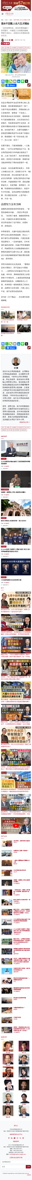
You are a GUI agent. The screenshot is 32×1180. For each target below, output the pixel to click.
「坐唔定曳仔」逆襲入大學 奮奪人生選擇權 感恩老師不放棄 (22, 891)
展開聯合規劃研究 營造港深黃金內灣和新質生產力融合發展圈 (22, 950)
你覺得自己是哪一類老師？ (21, 850)
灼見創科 (4, 577)
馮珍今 (15, 842)
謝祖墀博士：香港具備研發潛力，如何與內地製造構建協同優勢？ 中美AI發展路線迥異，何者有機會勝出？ (16, 814)
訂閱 (28, 1167)
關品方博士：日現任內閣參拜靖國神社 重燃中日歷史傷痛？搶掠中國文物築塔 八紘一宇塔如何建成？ (15, 657)
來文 (15, 981)
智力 (3, 47)
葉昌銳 (15, 852)
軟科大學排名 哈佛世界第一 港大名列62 (13, 521)
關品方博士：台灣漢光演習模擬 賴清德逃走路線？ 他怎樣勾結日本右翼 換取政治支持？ (22, 940)
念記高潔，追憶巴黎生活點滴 (22, 840)
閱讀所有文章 (24, 422)
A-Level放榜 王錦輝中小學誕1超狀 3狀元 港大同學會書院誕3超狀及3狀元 (22, 930)
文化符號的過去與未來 (20, 870)
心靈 (10, 20)
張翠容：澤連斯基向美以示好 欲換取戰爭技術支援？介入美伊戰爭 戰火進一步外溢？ (22, 1028)
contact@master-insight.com (17, 1154)
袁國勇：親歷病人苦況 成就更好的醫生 (13, 492)
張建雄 (15, 999)
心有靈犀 (5, 43)
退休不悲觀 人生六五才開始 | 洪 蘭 (22, 20)
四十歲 (10, 50)
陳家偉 (15, 863)
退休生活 (23, 50)
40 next (27, 47)
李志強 (15, 1019)
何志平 (15, 872)
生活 (6, 20)
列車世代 (4, 50)
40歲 (8, 47)
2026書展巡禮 (5, 489)
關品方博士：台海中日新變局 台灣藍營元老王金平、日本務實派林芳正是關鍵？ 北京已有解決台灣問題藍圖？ (15, 724)
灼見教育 (4, 518)
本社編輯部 (6, 466)
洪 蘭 (11, 40)
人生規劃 (13, 47)
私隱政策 (29, 1175)
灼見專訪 (4, 458)
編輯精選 (16, 953)
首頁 (2, 20)
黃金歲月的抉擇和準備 (20, 997)
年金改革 (20, 47)
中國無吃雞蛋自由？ (19, 1007)
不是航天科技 (17, 1017)
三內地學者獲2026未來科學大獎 (11, 580)
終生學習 (17, 50)
